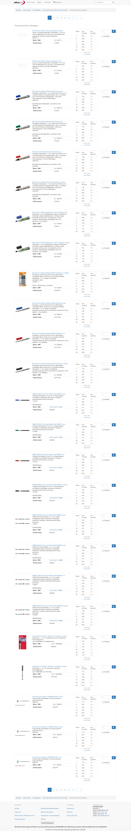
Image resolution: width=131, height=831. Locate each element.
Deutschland (70, 808)
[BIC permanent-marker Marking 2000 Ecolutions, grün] (22, 128)
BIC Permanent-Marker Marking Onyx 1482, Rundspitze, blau (49, 212)
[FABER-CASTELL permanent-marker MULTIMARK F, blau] (22, 400)
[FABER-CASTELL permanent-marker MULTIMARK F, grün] (22, 430)
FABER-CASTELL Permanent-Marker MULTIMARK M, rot (48, 575)
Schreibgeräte (37, 10)
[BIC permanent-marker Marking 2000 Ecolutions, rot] (22, 158)
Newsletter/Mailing (20, 819)
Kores (54, 704)
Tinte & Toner (31, 2)
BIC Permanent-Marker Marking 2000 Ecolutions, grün (47, 121)
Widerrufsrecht (19, 815)
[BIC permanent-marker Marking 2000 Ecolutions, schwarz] (22, 188)
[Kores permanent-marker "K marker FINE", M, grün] (22, 733)
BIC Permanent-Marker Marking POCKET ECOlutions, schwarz (50, 364)
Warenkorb (58, 2)
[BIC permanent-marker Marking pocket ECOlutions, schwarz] (22, 370)
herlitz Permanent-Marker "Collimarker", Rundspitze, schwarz (49, 636)
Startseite (18, 10)
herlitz (53, 644)
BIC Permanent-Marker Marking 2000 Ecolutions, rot (47, 152)
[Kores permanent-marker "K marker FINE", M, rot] (22, 763)
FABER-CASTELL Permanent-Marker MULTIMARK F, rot (48, 454)
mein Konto (47, 2)
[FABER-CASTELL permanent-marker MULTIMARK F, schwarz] (22, 491)
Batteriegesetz (55, 808)
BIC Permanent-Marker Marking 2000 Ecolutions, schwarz (48, 182)
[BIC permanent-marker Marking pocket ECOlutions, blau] (22, 309)
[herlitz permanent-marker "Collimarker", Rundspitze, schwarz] (22, 642)
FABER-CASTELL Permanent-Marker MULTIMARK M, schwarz (50, 606)
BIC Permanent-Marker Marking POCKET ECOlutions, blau (49, 303)
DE (73, 815)
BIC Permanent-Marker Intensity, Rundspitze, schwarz (47, 31)
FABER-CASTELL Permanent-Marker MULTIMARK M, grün (49, 545)
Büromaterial (27, 10)
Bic (55, 40)
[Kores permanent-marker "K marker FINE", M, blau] (22, 703)
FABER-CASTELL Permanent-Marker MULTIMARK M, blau (49, 515)
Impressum (18, 812)
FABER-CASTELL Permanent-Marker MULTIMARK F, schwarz (49, 485)
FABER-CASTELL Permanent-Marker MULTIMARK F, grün (48, 424)
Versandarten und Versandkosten (50, 815)
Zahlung (43, 819)
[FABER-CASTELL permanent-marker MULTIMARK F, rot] (22, 461)
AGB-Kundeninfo (45, 808)
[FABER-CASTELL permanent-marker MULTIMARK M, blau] (22, 521)
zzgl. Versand (87, 54)
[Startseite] (19, 2)
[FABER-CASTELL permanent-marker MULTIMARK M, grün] (22, 551)
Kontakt (17, 808)
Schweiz (69, 815)
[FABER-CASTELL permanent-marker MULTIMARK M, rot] (22, 582)
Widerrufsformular (29, 815)
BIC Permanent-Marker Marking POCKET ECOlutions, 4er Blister (50, 273)
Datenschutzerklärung (47, 812)
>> (81, 18)
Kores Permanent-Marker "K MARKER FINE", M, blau (47, 696)
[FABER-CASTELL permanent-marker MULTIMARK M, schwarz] (22, 612)
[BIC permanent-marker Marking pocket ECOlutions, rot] (22, 339)
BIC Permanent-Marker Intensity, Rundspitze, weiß (46, 61)
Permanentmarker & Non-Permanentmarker (55, 10)
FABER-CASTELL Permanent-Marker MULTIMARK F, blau (48, 394)
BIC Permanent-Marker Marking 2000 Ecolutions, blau (47, 91)
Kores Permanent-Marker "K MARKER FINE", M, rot (47, 757)
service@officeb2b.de (103, 815)
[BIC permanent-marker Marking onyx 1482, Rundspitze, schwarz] (22, 249)
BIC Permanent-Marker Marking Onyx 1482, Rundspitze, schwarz (50, 242)
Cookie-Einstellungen (47, 823)
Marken (39, 2)
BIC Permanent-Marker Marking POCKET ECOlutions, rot (48, 333)
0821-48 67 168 (102, 812)
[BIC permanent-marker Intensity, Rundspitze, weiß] (22, 65)
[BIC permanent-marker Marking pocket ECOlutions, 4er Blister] (22, 279)
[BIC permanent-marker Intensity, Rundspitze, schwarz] (22, 35)
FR (76, 815)
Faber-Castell (53, 407)
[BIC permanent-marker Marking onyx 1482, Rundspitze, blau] (22, 218)
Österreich (70, 812)
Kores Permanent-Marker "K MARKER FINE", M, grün (47, 727)
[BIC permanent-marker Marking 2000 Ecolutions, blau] (22, 97)
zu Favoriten (105, 36)
